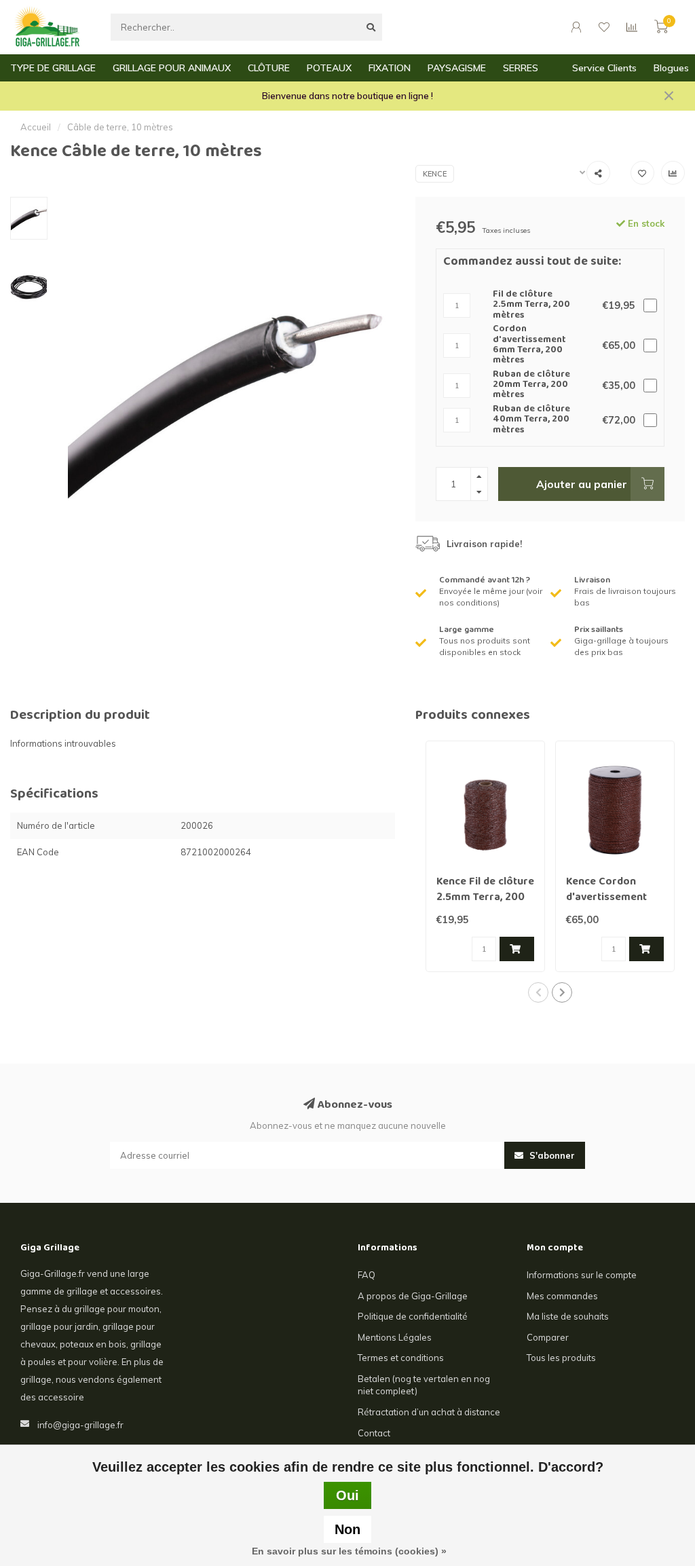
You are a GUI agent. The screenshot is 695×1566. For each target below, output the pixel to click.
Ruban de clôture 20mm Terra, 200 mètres (531, 385)
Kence (435, 174)
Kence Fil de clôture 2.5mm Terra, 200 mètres (485, 898)
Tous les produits (561, 1357)
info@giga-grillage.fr (80, 1424)
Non (347, 1529)
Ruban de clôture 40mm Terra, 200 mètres (531, 420)
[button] (538, 992)
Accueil (35, 127)
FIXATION (390, 68)
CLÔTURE (269, 68)
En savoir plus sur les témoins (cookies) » (349, 1551)
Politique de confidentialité (413, 1316)
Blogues (671, 68)
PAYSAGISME (457, 68)
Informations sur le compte (582, 1274)
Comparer (548, 1337)
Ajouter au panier (581, 484)
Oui (347, 1495)
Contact (374, 1433)
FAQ (366, 1274)
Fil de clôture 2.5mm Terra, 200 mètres (531, 305)
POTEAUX (329, 68)
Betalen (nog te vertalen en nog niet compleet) (424, 1385)
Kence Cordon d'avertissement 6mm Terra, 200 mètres (606, 906)
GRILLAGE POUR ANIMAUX (172, 68)
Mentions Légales (395, 1337)
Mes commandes (562, 1295)
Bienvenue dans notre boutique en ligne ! (347, 95)
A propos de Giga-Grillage (413, 1295)
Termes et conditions (401, 1357)
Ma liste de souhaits (568, 1316)
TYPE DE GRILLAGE (53, 68)
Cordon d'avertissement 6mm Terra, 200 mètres (529, 345)
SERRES (520, 68)
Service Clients (604, 68)
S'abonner (551, 1155)
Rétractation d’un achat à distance (429, 1411)
